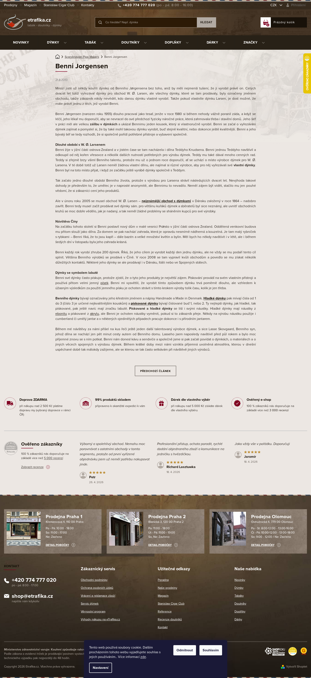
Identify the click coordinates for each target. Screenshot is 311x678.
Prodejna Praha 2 (167, 516)
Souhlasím (211, 650)
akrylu (94, 314)
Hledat (206, 22)
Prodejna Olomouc (271, 516)
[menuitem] (21, 42)
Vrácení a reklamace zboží (98, 596)
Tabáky (239, 596)
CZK (274, 5)
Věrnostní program (93, 611)
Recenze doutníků (170, 619)
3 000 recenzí (279, 410)
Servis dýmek (90, 603)
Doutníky (240, 603)
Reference (165, 611)
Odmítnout (185, 650)
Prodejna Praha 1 (64, 516)
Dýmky (238, 588)
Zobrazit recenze (32, 467)
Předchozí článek (155, 371)
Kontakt (163, 627)
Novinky (239, 580)
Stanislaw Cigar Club (59, 5)
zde (143, 657)
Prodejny (10, 5)
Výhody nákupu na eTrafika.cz (100, 619)
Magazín (30, 5)
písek (104, 283)
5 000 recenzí (53, 458)
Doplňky (239, 611)
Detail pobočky (57, 545)
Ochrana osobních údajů (97, 588)
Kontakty (87, 5)
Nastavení (100, 668)
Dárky (238, 619)
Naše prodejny (167, 588)
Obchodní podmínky (94, 580)
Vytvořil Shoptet (296, 666)
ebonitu (61, 314)
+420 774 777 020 (34, 580)
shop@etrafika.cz (32, 596)
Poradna (163, 580)
